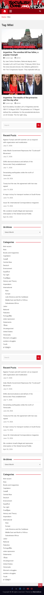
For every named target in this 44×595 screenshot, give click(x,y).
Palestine (6, 313)
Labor (5, 306)
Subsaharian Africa (12, 303)
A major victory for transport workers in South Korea (21, 194)
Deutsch (6, 265)
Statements (7, 322)
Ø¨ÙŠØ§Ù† (7, 347)
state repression (9, 319)
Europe (7, 294)
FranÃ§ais (6, 278)
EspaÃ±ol (6, 272)
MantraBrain (37, 592)
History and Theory (10, 281)
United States (8, 332)
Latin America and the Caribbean (24, 47)
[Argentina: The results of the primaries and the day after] (22, 84)
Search (39, 125)
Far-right (6, 275)
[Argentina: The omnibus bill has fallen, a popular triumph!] (22, 39)
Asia (4, 250)
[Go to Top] (40, 585)
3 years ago (9, 103)
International (8, 47)
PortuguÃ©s (7, 316)
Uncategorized (8, 328)
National (6, 310)
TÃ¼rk (5, 325)
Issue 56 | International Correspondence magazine (21, 203)
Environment (7, 268)
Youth (5, 344)
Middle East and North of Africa (16, 300)
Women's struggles (10, 338)
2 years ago (9, 58)
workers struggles (9, 341)
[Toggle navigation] (10, 11)
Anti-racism (7, 246)
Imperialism (7, 284)
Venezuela (7, 335)
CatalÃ (5, 259)
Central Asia (7, 262)
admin (18, 58)
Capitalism (7, 256)
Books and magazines (11, 253)
